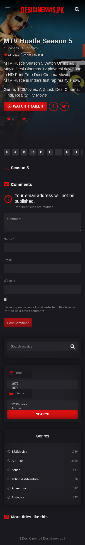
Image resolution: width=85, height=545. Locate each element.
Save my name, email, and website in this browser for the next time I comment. (41, 309)
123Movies (27, 89)
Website (9, 280)
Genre (19, 393)
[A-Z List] (42, 408)
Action (16, 470)
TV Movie (38, 95)
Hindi (8, 95)
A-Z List (46, 89)
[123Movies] (42, 404)
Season (20, 168)
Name (9, 239)
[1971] (42, 384)
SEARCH (42, 414)
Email (9, 260)
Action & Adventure (25, 479)
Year (18, 372)
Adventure (19, 488)
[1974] (42, 388)
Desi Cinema (67, 89)
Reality (21, 95)
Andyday (18, 497)
